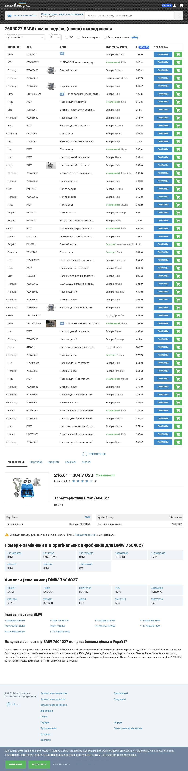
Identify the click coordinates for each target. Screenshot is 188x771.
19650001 (31, 109)
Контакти (45, 739)
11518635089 (33, 94)
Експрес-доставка (118, 37)
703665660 (32, 70)
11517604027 (33, 315)
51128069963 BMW (150, 620)
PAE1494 (31, 189)
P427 (29, 101)
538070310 (157, 601)
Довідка (45, 734)
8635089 (47, 566)
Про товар (36, 462)
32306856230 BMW (15, 620)
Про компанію (48, 728)
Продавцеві (121, 693)
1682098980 (121, 555)
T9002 (48, 590)
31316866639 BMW (105, 620)
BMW (87, 517)
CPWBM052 (32, 62)
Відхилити (39, 764)
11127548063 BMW (60, 631)
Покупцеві (120, 699)
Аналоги (86, 462)
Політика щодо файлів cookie (119, 754)
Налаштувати (61, 764)
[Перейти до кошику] (181, 5)
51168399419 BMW (105, 626)
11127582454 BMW (150, 626)
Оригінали (70, 462)
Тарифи (44, 722)
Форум (118, 722)
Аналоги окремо (91, 37)
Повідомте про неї (85, 534)
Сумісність (53, 462)
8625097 (11, 566)
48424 (82, 601)
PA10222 (31, 212)
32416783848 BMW (15, 631)
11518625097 (158, 555)
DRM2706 (31, 133)
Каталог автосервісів (52, 699)
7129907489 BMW (59, 620)
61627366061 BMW (15, 626)
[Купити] (178, 54)
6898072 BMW (57, 626)
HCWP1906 (32, 236)
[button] (167, 5)
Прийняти (15, 764)
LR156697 (50, 555)
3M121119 (120, 601)
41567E (30, 347)
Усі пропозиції (16, 462)
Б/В (71, 37)
